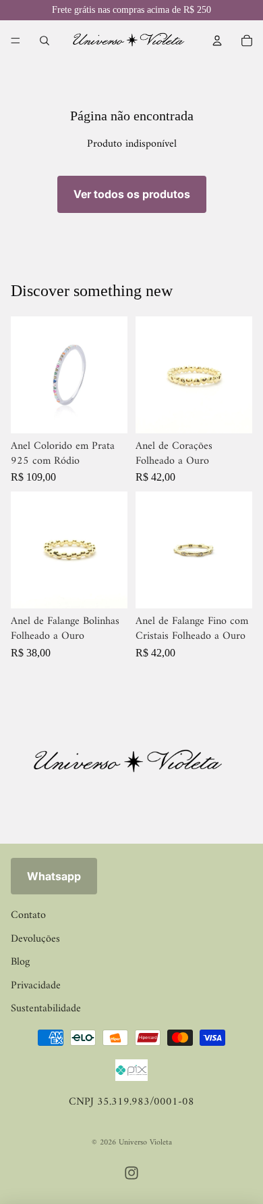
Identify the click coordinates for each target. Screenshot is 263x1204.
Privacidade (36, 985)
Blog (20, 962)
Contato (28, 915)
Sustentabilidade (46, 1008)
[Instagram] (131, 1173)
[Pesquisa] (44, 40)
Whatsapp (54, 876)
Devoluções (35, 939)
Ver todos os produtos (132, 194)
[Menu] (15, 40)
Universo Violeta (145, 1143)
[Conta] (217, 40)
